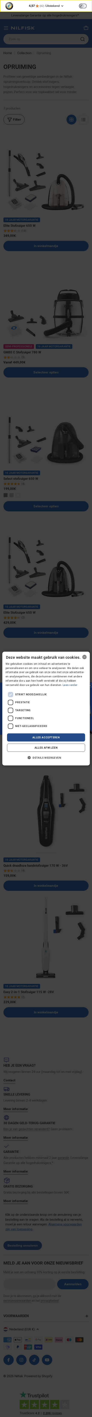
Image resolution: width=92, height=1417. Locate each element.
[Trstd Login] (85, 5)
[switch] (83, 6)
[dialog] (46, 708)
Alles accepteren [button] (46, 737)
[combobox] (84, 657)
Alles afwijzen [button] (46, 747)
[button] (46, 757)
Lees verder (70, 685)
